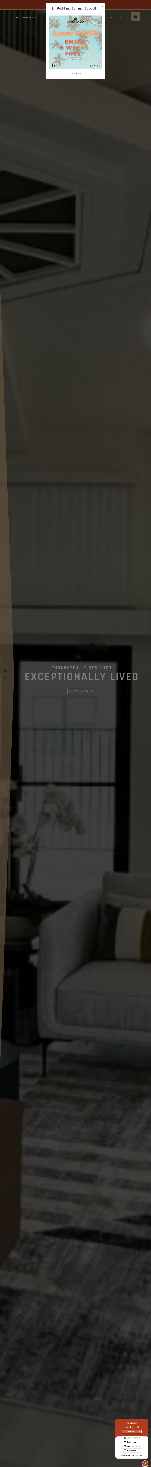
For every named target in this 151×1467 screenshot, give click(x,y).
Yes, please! (75, 73)
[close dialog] (102, 7)
